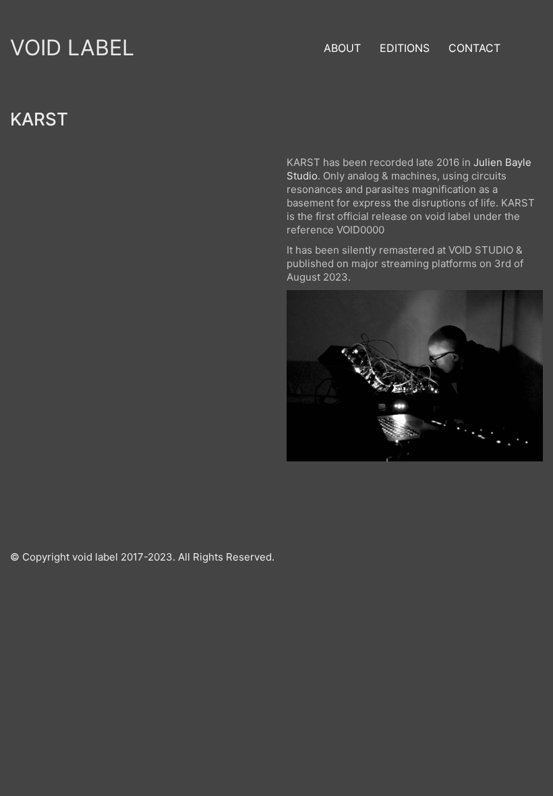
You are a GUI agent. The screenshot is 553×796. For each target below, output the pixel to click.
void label (72, 47)
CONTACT (474, 48)
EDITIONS (405, 48)
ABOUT (342, 48)
